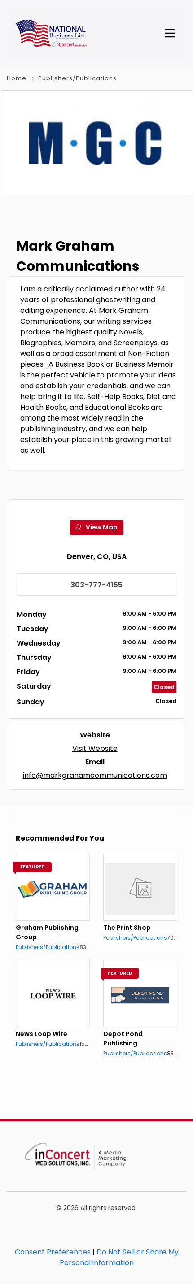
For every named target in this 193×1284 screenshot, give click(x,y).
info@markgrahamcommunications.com (95, 775)
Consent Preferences (53, 1252)
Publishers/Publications (77, 78)
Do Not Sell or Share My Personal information (119, 1257)
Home (16, 78)
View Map (101, 527)
